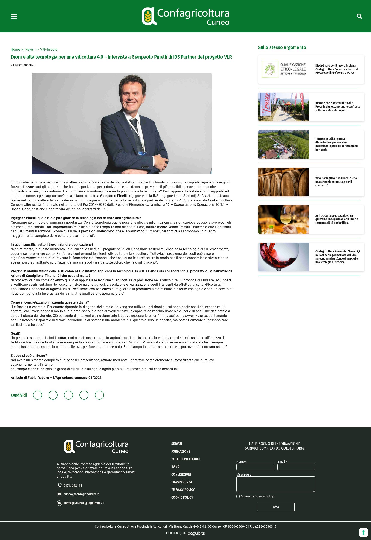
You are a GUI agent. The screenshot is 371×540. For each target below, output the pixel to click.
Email (282, 461)
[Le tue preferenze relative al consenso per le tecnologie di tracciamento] (363, 532)
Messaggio (243, 474)
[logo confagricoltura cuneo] (185, 9)
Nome (241, 461)
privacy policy (264, 496)
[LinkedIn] (53, 395)
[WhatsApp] (68, 395)
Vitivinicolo (48, 49)
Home (15, 49)
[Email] (99, 395)
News (30, 49)
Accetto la (257, 496)
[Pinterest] (84, 395)
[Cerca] (333, 16)
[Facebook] (37, 395)
